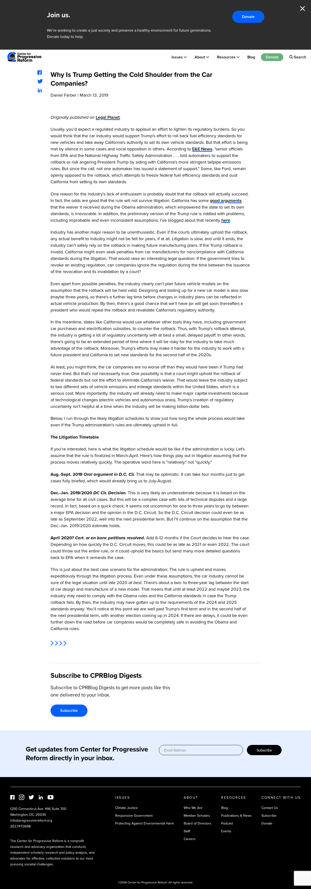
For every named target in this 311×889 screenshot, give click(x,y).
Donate (248, 16)
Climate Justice (126, 807)
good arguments (226, 200)
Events (226, 831)
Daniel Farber (63, 95)
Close (302, 8)
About (200, 57)
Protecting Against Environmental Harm (144, 823)
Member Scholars (197, 815)
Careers (190, 839)
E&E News (202, 149)
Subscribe (69, 710)
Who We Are (193, 807)
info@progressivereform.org (31, 820)
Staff (187, 831)
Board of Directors (197, 823)
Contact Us (269, 807)
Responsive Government (134, 815)
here (225, 220)
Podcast (227, 823)
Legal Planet (108, 117)
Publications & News (236, 815)
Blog (251, 57)
